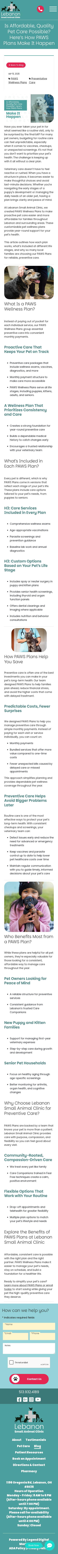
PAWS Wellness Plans (17, 80)
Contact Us (34, 1379)
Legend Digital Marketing (34, 1542)
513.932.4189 (29, 1392)
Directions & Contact (29, 1465)
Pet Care (23, 1446)
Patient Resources (29, 1452)
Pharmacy (29, 1471)
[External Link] (40, 9)
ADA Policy (17, 1548)
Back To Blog (16, 65)
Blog (37, 1446)
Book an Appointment (29, 1459)
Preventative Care (38, 80)
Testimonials (36, 1440)
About (16, 1440)
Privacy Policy (38, 1548)
